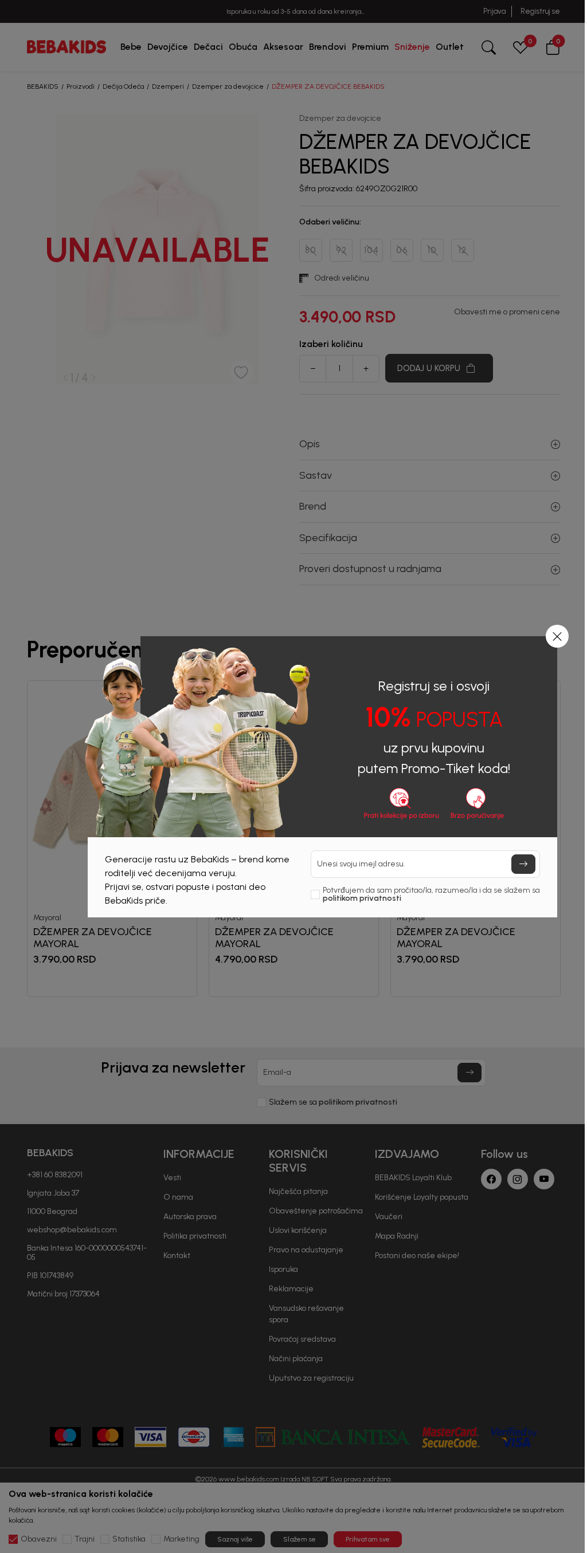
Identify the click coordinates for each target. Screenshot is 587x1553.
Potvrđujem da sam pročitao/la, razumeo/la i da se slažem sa (431, 894)
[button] (557, 636)
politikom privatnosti (362, 898)
